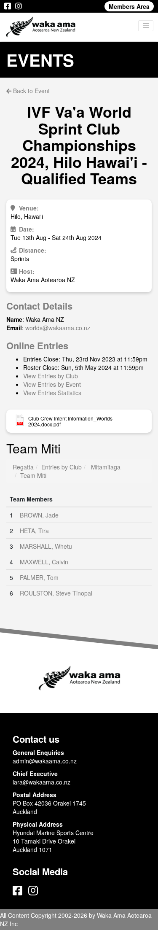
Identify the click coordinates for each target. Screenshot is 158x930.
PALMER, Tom (39, 577)
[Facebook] (7, 6)
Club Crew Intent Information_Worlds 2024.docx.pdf (70, 421)
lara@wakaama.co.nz (41, 782)
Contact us (36, 739)
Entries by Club (61, 467)
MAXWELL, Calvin (44, 562)
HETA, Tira (34, 530)
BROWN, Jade (39, 515)
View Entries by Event (52, 384)
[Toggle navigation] (145, 25)
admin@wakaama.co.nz (45, 761)
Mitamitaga (106, 467)
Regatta (23, 467)
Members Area (129, 6)
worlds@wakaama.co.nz (57, 327)
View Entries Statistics (52, 392)
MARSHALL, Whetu (46, 546)
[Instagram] (18, 6)
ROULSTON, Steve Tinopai (56, 593)
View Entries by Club (50, 376)
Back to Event (30, 90)
